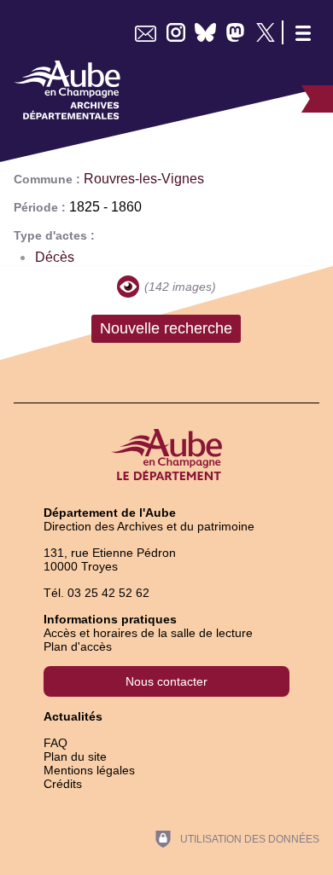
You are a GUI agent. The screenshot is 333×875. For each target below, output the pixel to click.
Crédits (63, 784)
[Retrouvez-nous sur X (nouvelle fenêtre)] (265, 32)
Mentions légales (89, 770)
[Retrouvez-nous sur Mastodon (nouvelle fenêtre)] (235, 32)
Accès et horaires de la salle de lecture (148, 633)
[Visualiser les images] (128, 286)
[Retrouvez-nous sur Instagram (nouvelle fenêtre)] (175, 32)
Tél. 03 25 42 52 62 (96, 593)
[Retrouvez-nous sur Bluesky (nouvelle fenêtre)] (205, 32)
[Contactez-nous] (145, 32)
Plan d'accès (78, 646)
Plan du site (75, 756)
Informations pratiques (110, 619)
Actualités (73, 716)
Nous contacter (166, 681)
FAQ (55, 743)
